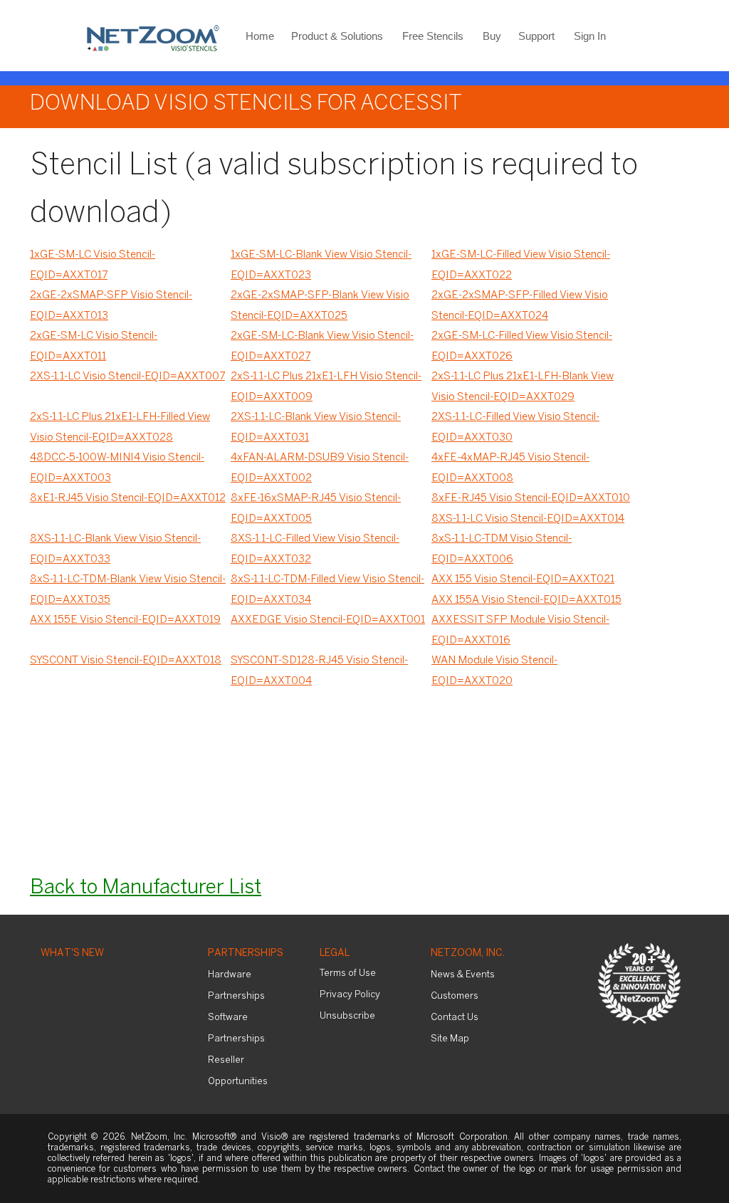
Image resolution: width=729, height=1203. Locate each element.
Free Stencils (432, 36)
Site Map (450, 1039)
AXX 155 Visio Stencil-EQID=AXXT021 (522, 579)
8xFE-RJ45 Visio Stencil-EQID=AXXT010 (530, 498)
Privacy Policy (350, 994)
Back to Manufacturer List (145, 888)
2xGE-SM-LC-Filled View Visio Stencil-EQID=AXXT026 (521, 346)
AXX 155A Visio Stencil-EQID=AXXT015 (526, 600)
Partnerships (245, 953)
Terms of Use (348, 973)
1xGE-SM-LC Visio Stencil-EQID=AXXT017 (92, 265)
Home (260, 36)
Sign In (590, 36)
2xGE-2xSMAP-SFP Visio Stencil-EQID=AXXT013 (111, 305)
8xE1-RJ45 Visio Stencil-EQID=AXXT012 (128, 498)
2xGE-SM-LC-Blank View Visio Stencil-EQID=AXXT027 (322, 346)
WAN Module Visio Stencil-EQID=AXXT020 (494, 671)
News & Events (463, 974)
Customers (454, 996)
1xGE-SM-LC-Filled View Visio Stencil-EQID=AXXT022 (520, 265)
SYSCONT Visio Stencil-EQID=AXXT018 (125, 661)
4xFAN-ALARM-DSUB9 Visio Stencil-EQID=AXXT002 (320, 468)
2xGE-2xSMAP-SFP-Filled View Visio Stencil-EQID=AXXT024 (519, 305)
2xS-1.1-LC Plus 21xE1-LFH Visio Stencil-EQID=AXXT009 (326, 387)
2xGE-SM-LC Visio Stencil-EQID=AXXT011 (93, 346)
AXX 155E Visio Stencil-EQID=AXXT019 (125, 620)
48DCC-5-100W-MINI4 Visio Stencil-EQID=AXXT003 (117, 468)
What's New (72, 953)
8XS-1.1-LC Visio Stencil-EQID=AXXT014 (527, 519)
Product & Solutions (337, 36)
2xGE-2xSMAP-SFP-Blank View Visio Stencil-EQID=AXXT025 (320, 305)
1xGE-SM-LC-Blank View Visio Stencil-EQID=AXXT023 (321, 265)
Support (536, 36)
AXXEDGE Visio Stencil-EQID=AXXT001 (328, 620)
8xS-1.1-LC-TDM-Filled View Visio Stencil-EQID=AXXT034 (327, 589)
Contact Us (454, 1017)
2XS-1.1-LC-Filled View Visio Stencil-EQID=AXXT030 (515, 427)
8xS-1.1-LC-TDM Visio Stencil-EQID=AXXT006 (501, 549)
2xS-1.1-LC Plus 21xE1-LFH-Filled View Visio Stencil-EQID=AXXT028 (120, 427)
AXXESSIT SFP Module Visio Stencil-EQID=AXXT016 (520, 630)
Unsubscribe (347, 1016)
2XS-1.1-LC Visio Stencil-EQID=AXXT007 (127, 377)
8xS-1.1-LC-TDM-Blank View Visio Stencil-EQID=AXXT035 (128, 589)
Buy (492, 36)
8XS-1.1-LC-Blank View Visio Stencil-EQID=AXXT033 (115, 549)
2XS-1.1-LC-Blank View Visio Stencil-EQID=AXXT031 (316, 427)
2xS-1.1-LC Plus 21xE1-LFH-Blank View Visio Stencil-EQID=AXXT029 (522, 387)
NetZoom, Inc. (468, 953)
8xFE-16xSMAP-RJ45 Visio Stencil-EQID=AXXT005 (316, 508)
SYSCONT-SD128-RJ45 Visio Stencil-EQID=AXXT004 (319, 671)
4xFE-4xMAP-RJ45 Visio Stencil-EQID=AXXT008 (510, 468)
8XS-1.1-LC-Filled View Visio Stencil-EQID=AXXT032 (315, 549)
